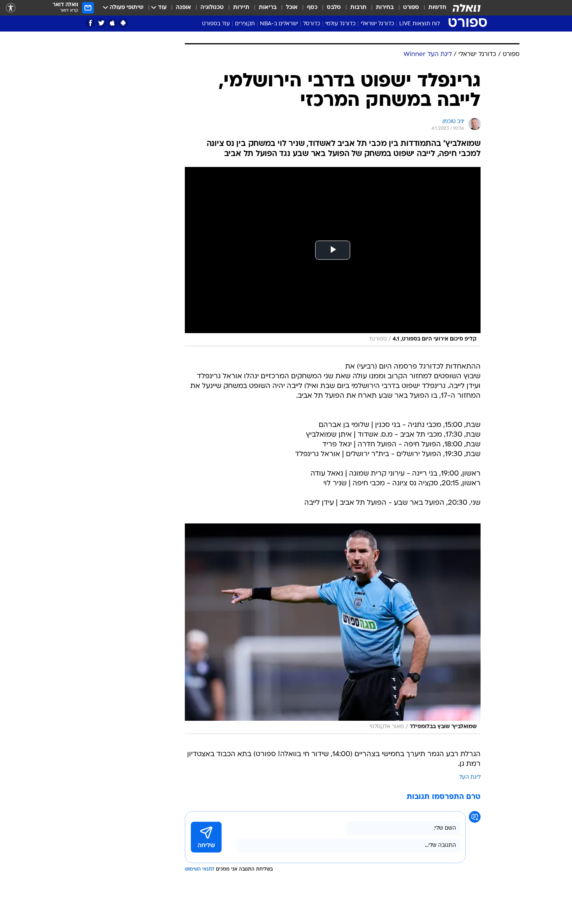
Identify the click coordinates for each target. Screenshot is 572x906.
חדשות (437, 8)
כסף (312, 8)
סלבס (334, 8)
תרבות (358, 8)
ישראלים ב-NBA (279, 23)
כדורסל (311, 23)
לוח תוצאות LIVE (419, 23)
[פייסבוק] (90, 23)
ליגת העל (470, 777)
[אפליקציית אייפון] (112, 23)
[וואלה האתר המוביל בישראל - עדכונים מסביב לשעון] (467, 8)
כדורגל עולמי (340, 23)
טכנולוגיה (212, 8)
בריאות (268, 8)
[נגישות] (11, 8)
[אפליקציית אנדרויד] (123, 23)
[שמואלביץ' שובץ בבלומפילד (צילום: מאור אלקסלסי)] (333, 628)
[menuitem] (432, 8)
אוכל (292, 8)
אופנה (183, 8)
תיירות (241, 8)
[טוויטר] (101, 23)
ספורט (411, 8)
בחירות (385, 8)
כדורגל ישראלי (377, 23)
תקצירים (245, 23)
